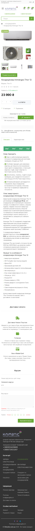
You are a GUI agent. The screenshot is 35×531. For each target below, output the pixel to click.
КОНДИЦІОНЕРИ (10, 24)
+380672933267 (25, 14)
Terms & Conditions (23, 495)
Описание (6, 139)
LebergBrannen (8, 130)
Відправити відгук (26, 420)
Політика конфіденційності (17, 524)
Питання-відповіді (8, 490)
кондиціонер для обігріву (22, 130)
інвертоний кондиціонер (9, 132)
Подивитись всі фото (9, 75)
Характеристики (19, 139)
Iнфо (30, 2)
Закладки (20, 510)
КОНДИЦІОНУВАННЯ (9, 464)
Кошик (20, 513)
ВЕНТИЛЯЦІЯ (22, 464)
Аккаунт (5, 510)
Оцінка (3, 415)
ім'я (2, 385)
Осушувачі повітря (9, 472)
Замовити (27, 117)
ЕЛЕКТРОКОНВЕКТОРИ (25, 467)
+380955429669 (9, 14)
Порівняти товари (8, 513)
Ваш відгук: (4, 393)
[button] (31, 8)
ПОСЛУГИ (6, 478)
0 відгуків (15, 86)
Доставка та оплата (9, 500)
